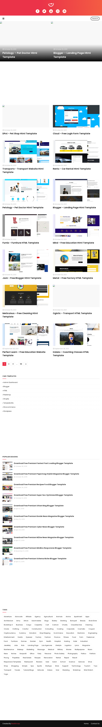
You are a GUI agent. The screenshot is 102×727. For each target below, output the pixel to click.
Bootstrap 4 (8, 625)
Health (48, 641)
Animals (59, 617)
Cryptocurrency (10, 633)
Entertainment (9, 637)
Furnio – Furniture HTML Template (20, 242)
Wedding (66, 670)
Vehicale (40, 670)
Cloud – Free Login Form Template (71, 133)
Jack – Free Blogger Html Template (21, 278)
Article (26, 621)
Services (81, 662)
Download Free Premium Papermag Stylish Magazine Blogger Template (46, 474)
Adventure (8, 617)
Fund (6, 641)
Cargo (28, 625)
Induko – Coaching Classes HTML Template (71, 354)
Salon (54, 662)
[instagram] (58, 11)
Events (20, 637)
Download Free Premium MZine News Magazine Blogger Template (44, 537)
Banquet (73, 621)
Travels (17, 670)
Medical (51, 649)
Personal (48, 654)
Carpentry (38, 625)
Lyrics (77, 645)
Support (65, 666)
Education (70, 633)
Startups (48, 666)
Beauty (82, 621)
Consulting (49, 629)
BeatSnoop (15, 724)
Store (57, 666)
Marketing (30, 649)
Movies (68, 649)
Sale (47, 662)
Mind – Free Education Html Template (73, 242)
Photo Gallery (59, 654)
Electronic (81, 633)
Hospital (57, 641)
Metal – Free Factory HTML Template (73, 278)
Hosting (67, 641)
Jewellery (7, 645)
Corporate (70, 629)
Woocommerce (9, 407)
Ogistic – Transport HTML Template (72, 313)
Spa (32, 666)
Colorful (25, 629)
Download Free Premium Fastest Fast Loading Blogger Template (43, 463)
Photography (73, 654)
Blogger (6, 386)
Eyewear (29, 637)
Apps (87, 617)
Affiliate (28, 617)
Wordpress (7, 411)
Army (18, 621)
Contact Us (95, 724)
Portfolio (93, 654)
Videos (49, 670)
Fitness (66, 637)
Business (19, 625)
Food (74, 637)
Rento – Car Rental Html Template (72, 168)
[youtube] (51, 11)
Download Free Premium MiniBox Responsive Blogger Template (42, 548)
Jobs (16, 645)
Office (32, 654)
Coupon (92, 629)
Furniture (14, 641)
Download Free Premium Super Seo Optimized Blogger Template (43, 495)
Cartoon (55, 625)
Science (72, 662)
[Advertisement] (47, 82)
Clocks (6, 629)
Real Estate (27, 658)
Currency (22, 633)
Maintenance (9, 649)
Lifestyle (58, 645)
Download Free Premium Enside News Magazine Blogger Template (44, 516)
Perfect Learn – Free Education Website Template (23, 354)
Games (24, 641)
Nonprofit (23, 654)
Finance (57, 637)
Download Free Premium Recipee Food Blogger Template (40, 484)
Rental (58, 658)
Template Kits (8, 403)
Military (60, 649)
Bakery (54, 621)
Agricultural (48, 617)
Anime (68, 617)
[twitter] (44, 11)
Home (86, 724)
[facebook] (37, 11)
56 (21, 364)
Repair (66, 658)
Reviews (39, 662)
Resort (74, 658)
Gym (41, 641)
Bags (47, 621)
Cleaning (88, 625)
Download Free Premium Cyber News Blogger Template (39, 527)
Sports (39, 666)
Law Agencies (47, 645)
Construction (37, 629)
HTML (5, 391)
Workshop (76, 670)
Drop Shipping (45, 633)
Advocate (18, 617)
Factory (38, 637)
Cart (47, 625)
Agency (38, 617)
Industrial (84, 641)
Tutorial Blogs (28, 670)
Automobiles (36, 621)
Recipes (38, 658)
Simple (24, 666)
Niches (13, 654)
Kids (22, 645)
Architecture (8, 621)
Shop (6, 666)
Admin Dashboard (10, 382)
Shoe (90, 662)
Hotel (75, 641)
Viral (57, 670)
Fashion (48, 637)
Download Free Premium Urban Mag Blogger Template (39, 505)
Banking (63, 621)
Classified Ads (76, 625)
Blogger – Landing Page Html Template (72, 55)
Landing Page (33, 645)
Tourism (87, 666)
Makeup (20, 649)
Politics (83, 654)
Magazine (86, 645)
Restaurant (28, 662)
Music (90, 649)
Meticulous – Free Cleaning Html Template (20, 315)
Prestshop (7, 395)
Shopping (15, 666)
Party (39, 654)
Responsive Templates (12, 662)
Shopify (6, 399)
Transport (7, 670)
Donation (32, 633)
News (6, 654)
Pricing (6, 658)
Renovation (48, 658)
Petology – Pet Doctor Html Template (19, 55)
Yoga (6, 674)
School (63, 662)
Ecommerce (58, 633)
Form (81, 637)
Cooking (60, 629)
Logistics (68, 645)
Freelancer (90, 637)
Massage (41, 649)
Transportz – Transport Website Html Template (23, 170)
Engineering (92, 633)
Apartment (78, 617)
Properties (16, 658)
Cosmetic (81, 629)
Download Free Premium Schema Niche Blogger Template (40, 558)
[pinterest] (64, 11)
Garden (33, 641)
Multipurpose (79, 649)
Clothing (15, 629)
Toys (95, 666)
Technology (76, 666)
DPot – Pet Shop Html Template (19, 133)
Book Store (93, 621)
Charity (65, 625)
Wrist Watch (88, 670)
